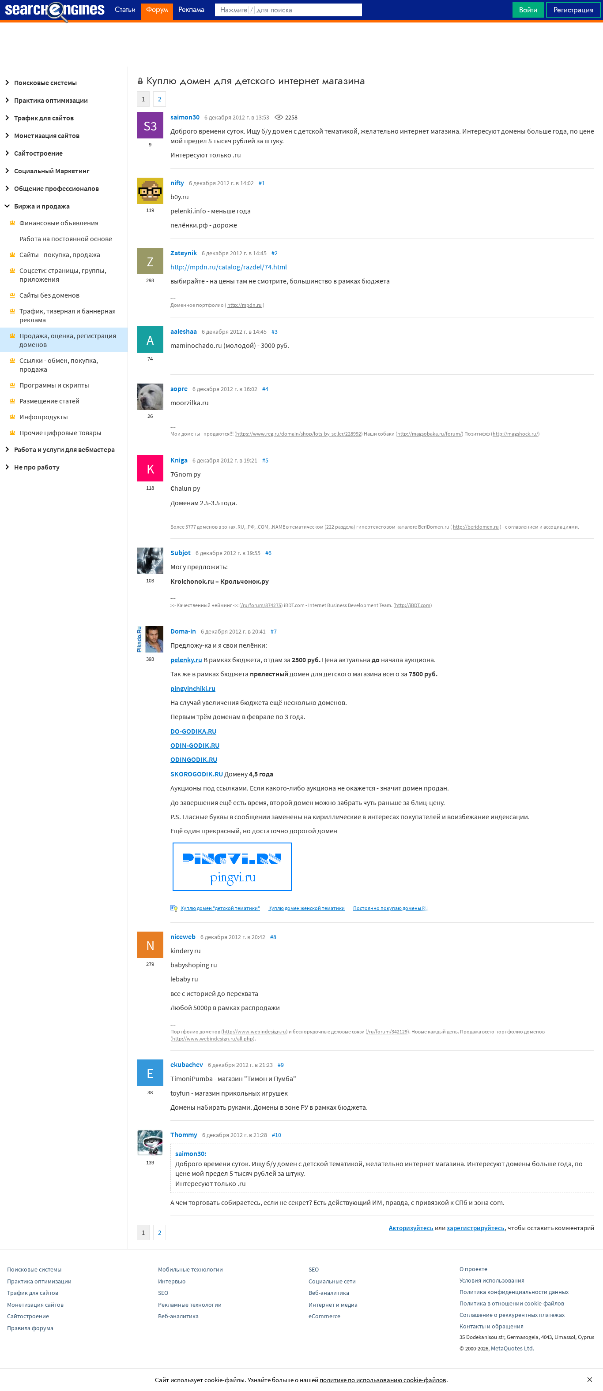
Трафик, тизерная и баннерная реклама (67, 315)
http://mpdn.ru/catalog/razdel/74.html (228, 266)
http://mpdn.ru (244, 305)
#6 (268, 553)
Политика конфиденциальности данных (514, 1292)
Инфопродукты (43, 416)
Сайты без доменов (49, 295)
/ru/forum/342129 (387, 1031)
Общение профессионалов (56, 188)
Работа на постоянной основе (65, 238)
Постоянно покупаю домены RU (391, 908)
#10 (276, 1135)
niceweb (183, 936)
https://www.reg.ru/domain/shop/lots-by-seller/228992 (298, 433)
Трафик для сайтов (44, 117)
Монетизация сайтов (46, 135)
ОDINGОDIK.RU (193, 759)
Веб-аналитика (178, 1316)
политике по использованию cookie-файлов (383, 1380)
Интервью (171, 1281)
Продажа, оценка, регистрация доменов (67, 340)
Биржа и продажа (42, 205)
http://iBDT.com (412, 605)
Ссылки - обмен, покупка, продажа (58, 364)
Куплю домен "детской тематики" (220, 908)
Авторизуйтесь (411, 1227)
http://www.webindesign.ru (254, 1031)
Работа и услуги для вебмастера (64, 449)
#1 (262, 183)
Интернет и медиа (333, 1305)
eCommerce (324, 1316)
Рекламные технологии (190, 1305)
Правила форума (30, 1328)
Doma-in (183, 631)
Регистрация (573, 9)
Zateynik (183, 252)
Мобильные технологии (190, 1269)
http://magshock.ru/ (515, 433)
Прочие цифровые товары (60, 432)
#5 (265, 460)
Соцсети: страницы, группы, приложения (62, 274)
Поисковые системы (45, 82)
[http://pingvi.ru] (232, 890)
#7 (274, 631)
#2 (274, 253)
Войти (528, 9)
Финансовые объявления (58, 222)
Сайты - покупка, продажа (59, 254)
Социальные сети (332, 1281)
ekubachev (186, 1064)
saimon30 (185, 116)
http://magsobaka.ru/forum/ (429, 433)
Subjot (180, 552)
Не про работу (37, 466)
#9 (281, 1065)
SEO (163, 1293)
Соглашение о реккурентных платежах (512, 1315)
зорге (179, 388)
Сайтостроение (38, 153)
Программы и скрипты (54, 384)
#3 (274, 332)
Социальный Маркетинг (52, 170)
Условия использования (492, 1280)
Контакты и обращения (492, 1326)
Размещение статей (49, 400)
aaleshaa (183, 331)
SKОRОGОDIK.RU (196, 773)
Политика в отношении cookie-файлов (512, 1303)
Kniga (179, 459)
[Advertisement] (301, 44)
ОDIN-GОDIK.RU (194, 745)
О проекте (473, 1269)
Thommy (183, 1134)
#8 (273, 937)
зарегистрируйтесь (476, 1227)
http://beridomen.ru (476, 526)
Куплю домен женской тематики (306, 908)
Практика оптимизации (51, 100)
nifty (177, 182)
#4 (265, 389)
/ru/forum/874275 (261, 605)
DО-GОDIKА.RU (193, 731)
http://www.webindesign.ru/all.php (212, 1038)
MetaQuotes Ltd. (512, 1348)
